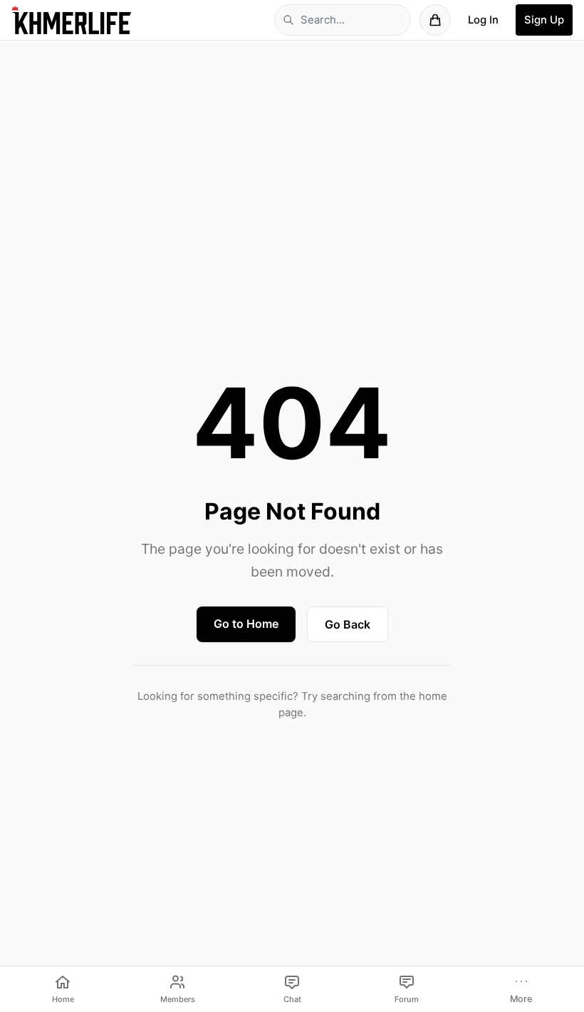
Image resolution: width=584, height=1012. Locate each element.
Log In (483, 20)
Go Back (347, 624)
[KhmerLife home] (71, 20)
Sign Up (544, 20)
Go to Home (246, 623)
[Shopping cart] (435, 20)
